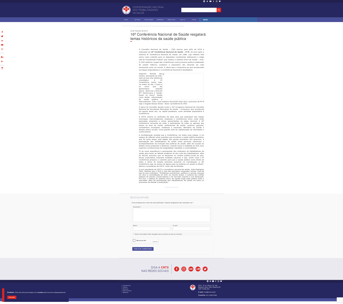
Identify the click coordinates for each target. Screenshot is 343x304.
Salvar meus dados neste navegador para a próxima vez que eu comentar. (158, 234)
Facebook (213, 1)
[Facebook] (2, 32)
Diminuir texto (2, 61)
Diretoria (125, 289)
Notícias (137, 19)
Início (126, 19)
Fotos (194, 19)
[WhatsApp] (2, 49)
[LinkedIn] (2, 40)
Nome (135, 225)
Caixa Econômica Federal (205, 19)
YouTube (210, 1)
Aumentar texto (2, 57)
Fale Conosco (219, 1)
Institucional (127, 285)
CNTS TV (182, 19)
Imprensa (160, 19)
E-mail (175, 225)
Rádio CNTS (171, 19)
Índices (125, 287)
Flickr (204, 1)
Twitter (207, 1)
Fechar (12, 297)
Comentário (137, 207)
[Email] (2, 45)
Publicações (148, 19)
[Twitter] (2, 36)
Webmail (125, 292)
